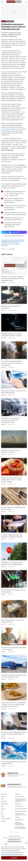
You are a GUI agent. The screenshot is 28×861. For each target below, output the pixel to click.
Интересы (3, 821)
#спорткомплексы (13, 242)
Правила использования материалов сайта (19, 823)
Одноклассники (14, 832)
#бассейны (4, 242)
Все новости (4, 794)
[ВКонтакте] (4, 249)
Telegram (17, 832)
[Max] (13, 249)
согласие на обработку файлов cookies (12, 854)
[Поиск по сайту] (26, 2)
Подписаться (15, 232)
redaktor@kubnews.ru (14, 841)
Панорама (17, 794)
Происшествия (4, 803)
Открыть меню (2, 2)
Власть (2, 799)
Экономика (3, 801)
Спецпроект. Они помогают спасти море (20, 814)
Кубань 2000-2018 (19, 806)
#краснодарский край (18, 240)
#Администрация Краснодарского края (12, 241)
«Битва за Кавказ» (19, 796)
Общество (3, 796)
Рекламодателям (19, 819)
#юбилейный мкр (6, 240)
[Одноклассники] (7, 249)
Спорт (3, 21)
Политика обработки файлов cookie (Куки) (20, 827)
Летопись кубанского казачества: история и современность (20, 800)
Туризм (2, 816)
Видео (2, 813)
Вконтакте (11, 832)
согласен (14, 858)
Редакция (17, 817)
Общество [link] (3, 310)
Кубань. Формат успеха (21, 808)
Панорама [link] (3, 282)
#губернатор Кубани (7, 244)
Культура (3, 808)
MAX (23, 236)
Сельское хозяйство (6, 818)
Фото (2, 811)
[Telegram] (10, 249)
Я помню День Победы (20, 811)
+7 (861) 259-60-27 (14, 840)
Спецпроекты (18, 803)
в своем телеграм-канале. (17, 68)
